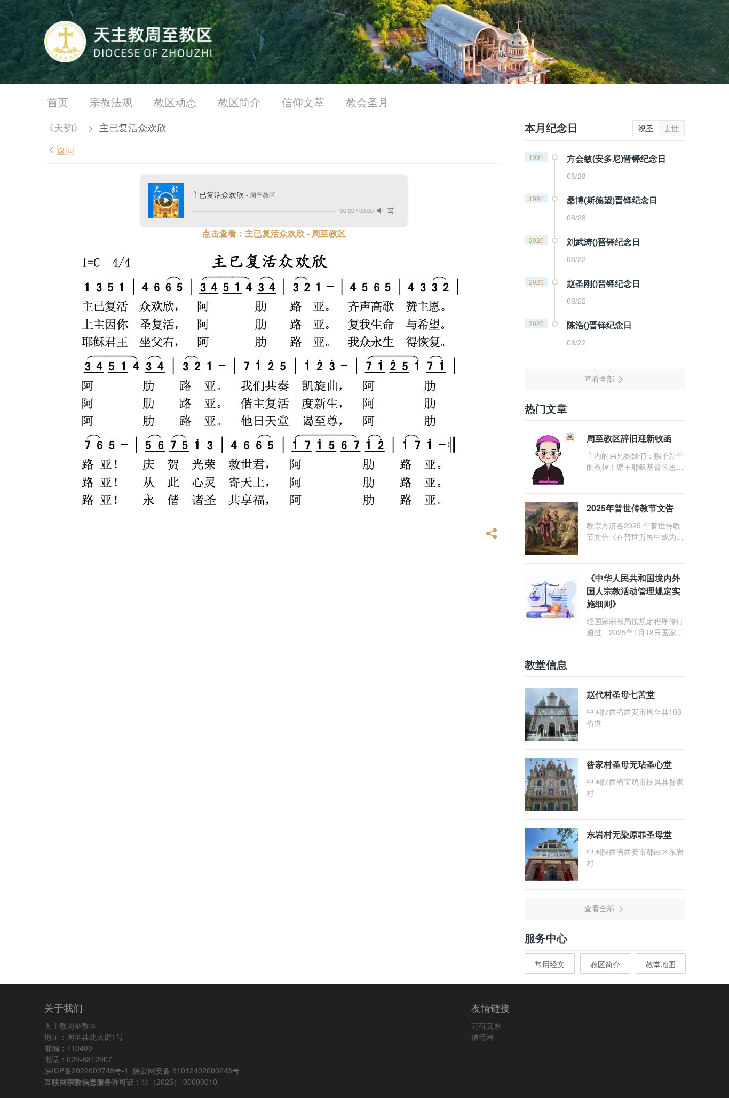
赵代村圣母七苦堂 (621, 694)
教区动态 (175, 101)
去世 (671, 128)
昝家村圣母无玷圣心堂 (629, 764)
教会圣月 (367, 101)
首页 (57, 101)
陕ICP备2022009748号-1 (86, 1070)
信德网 (482, 1036)
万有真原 (486, 1025)
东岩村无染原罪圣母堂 (629, 834)
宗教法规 (111, 101)
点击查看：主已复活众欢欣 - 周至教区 (274, 233)
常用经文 (550, 964)
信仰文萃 (303, 101)
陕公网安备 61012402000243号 (186, 1070)
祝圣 (645, 128)
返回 (65, 150)
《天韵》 (63, 127)
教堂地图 (661, 964)
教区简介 (239, 101)
